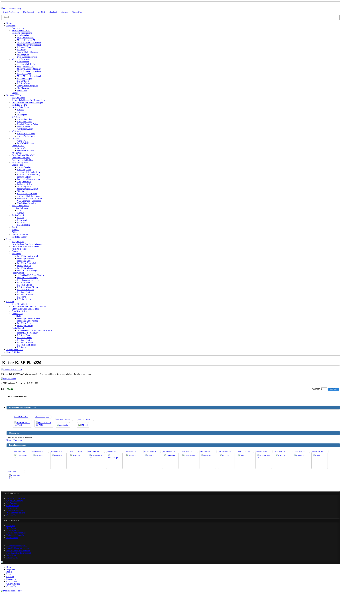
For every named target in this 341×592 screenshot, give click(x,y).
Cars (19, 210)
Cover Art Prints (13, 352)
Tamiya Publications (20, 205)
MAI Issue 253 (37, 451)
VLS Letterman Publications (29, 201)
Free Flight (16, 253)
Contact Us (77, 12)
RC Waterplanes (24, 299)
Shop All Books (18, 98)
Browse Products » (14, 440)
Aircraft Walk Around (26, 134)
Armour (20, 112)
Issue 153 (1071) (84, 419)
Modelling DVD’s (19, 105)
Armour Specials (24, 169)
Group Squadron (24, 181)
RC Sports (21, 297)
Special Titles (17, 165)
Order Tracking (12, 505)
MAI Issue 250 (280, 451)
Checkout (53, 12)
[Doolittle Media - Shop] (12, 591)
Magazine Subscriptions (22, 33)
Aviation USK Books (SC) (28, 172)
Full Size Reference (20, 208)
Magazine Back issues (21, 59)
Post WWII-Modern (25, 143)
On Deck (15, 138)
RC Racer (21, 50)
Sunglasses (11, 579)
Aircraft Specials (24, 167)
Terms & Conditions (14, 510)
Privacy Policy (12, 508)
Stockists (64, 12)
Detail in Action (23, 126)
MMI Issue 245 (19, 451)
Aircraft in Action (24, 119)
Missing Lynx (12, 558)
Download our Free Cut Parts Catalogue (29, 306)
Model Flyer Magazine (16, 533)
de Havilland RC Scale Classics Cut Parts (34, 330)
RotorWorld (11, 528)
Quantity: (316, 389)
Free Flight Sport (24, 265)
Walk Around (17, 131)
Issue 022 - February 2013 (65, 419)
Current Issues (18, 28)
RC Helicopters (23, 225)
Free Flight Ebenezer (26, 258)
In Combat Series (24, 184)
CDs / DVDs (11, 581)
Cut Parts (10, 301)
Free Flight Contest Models (28, 256)
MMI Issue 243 (187, 451)
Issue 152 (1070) (150, 451)
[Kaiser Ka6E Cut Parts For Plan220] (8, 379)
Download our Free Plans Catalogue (27, 244)
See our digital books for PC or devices (28, 100)
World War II (22, 141)
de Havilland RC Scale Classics (30, 275)
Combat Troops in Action (27, 124)
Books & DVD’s (13, 95)
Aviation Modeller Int (26, 64)
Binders (15, 93)
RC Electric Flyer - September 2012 (48, 417)
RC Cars (20, 217)
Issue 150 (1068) (318, 451)
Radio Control (18, 215)
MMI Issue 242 (261, 451)
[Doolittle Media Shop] (11, 8)
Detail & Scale (18, 146)
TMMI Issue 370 (57, 451)
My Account (28, 12)
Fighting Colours (24, 177)
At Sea (14, 232)
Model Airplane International (29, 42)
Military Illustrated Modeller (29, 40)
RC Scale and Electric (26, 345)
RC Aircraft (22, 220)
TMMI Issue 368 (225, 451)
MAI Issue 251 (205, 451)
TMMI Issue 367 (299, 451)
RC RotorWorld (24, 83)
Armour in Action (24, 122)
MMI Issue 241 (13, 472)
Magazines (10, 26)
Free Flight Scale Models (27, 263)
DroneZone (22, 90)
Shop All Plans (18, 241)
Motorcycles (22, 114)
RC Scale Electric (24, 282)
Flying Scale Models (25, 38)
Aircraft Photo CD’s (14, 349)
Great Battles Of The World (23, 155)
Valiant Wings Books (20, 162)
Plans (8, 239)
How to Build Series (20, 107)
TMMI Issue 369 (169, 451)
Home (9, 23)
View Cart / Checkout (15, 498)
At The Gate (17, 153)
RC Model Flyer (24, 47)
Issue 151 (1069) (243, 451)
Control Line (17, 251)
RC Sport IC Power (25, 294)
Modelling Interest (19, 237)
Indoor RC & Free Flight (27, 270)
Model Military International (29, 45)
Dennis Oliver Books (21, 157)
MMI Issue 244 (93, 451)
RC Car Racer (23, 81)
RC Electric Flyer (24, 78)
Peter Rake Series (19, 249)
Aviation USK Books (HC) (28, 174)
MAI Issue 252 (131, 451)
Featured (15, 229)
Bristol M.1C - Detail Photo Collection (28, 417)
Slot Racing (17, 227)
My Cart (41, 12)
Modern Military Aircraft (27, 189)
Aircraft (20, 110)
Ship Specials (22, 191)
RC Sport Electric (24, 292)
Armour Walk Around (26, 136)
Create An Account (11, 12)
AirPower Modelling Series (28, 196)
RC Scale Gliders (24, 285)
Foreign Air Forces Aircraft (28, 179)
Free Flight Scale (24, 261)
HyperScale (11, 555)
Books (9, 572)
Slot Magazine (23, 54)
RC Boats (21, 222)
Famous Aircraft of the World (29, 198)
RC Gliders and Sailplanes (28, 280)
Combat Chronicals (20, 234)
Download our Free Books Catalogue (27, 102)
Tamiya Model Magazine (27, 52)
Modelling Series (24, 186)
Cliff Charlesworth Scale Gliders (25, 246)
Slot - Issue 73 (112, 451)
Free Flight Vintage (25, 268)
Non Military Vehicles (26, 203)
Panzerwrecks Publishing (22, 160)
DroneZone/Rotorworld (27, 57)
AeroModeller (23, 35)
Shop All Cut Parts (19, 304)
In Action (16, 117)
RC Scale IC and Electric (27, 287)
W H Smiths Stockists (15, 513)
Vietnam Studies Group (27, 193)
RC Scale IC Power (25, 289)
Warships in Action (25, 129)
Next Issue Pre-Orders (21, 30)
